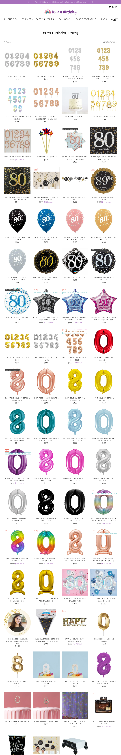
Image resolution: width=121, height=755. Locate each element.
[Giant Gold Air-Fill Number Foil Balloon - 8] (17, 582)
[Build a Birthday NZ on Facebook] (110, 7)
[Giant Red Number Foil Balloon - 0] (103, 341)
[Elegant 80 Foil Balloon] (75, 261)
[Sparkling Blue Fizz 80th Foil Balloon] (17, 301)
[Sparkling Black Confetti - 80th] (75, 180)
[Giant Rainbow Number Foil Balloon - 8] (17, 542)
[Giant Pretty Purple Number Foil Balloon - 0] (17, 461)
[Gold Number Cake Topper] (103, 100)
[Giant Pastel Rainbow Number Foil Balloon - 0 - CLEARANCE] (103, 502)
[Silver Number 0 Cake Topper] (17, 705)
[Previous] (28, 2)
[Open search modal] (5, 19)
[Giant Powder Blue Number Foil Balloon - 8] (75, 421)
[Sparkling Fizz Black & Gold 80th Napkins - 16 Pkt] (17, 180)
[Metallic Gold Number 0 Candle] (103, 622)
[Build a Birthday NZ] (60, 11)
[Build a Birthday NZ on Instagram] (113, 7)
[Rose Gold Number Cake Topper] (17, 140)
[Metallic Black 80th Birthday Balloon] (17, 221)
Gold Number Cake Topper (104, 117)
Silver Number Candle (17, 77)
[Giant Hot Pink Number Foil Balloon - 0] (75, 461)
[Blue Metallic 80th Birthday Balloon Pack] (103, 582)
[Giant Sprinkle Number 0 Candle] (75, 664)
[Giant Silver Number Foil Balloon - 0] (17, 502)
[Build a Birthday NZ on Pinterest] (116, 7)
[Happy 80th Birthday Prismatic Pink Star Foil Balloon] (103, 301)
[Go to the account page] (110, 19)
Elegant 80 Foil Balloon (74, 277)
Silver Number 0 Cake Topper (17, 721)
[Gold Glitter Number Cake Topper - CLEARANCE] (103, 60)
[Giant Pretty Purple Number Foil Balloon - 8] (103, 664)
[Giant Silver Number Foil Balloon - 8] (103, 461)
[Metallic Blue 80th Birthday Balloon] (46, 221)
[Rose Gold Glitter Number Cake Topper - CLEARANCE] (46, 100)
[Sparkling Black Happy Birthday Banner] (75, 622)
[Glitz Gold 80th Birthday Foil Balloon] (46, 261)
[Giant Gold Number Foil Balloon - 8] (75, 381)
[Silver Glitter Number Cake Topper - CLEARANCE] (75, 60)
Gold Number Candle (46, 77)
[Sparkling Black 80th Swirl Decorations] (46, 180)
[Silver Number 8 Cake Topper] (46, 705)
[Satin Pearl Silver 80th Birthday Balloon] (17, 261)
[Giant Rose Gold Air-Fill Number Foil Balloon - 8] (75, 542)
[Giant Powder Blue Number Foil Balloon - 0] (103, 421)
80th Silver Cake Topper (75, 117)
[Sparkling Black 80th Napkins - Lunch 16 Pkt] (103, 140)
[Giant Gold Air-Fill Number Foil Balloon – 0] (46, 582)
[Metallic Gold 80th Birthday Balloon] (103, 221)
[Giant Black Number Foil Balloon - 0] (75, 502)
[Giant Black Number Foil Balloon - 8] (46, 502)
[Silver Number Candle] (17, 60)
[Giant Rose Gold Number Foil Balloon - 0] (46, 381)
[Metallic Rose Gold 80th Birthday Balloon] (75, 221)
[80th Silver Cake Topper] (75, 100)
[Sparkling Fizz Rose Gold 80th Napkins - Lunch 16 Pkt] (75, 140)
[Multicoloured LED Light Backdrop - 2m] (75, 705)
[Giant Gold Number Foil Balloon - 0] (103, 381)
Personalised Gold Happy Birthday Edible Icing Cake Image (17, 641)
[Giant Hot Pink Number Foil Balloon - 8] (46, 461)
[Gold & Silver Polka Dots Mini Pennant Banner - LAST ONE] (46, 622)
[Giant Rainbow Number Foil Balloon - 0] (46, 542)
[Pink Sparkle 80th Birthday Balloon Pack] (75, 582)
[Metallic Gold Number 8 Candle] (17, 664)
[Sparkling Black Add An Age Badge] (103, 180)
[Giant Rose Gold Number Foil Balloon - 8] (17, 381)
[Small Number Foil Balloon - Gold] (17, 341)
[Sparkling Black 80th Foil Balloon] (103, 261)
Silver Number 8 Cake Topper (46, 721)
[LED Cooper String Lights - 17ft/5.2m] (103, 705)
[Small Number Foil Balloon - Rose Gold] (75, 341)
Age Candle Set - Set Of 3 (46, 157)
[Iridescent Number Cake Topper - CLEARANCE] (17, 100)
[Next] (92, 2)
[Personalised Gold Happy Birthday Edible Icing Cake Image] (17, 622)
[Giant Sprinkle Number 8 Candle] (46, 664)
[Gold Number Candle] (46, 60)
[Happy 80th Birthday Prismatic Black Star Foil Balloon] (46, 301)
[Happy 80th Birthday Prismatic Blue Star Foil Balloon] (75, 301)
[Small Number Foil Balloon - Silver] (46, 341)
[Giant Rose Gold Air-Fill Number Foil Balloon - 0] (103, 542)
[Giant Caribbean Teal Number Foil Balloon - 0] (46, 421)
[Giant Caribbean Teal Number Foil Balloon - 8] (17, 421)
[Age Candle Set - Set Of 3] (46, 140)
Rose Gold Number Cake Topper (17, 157)
